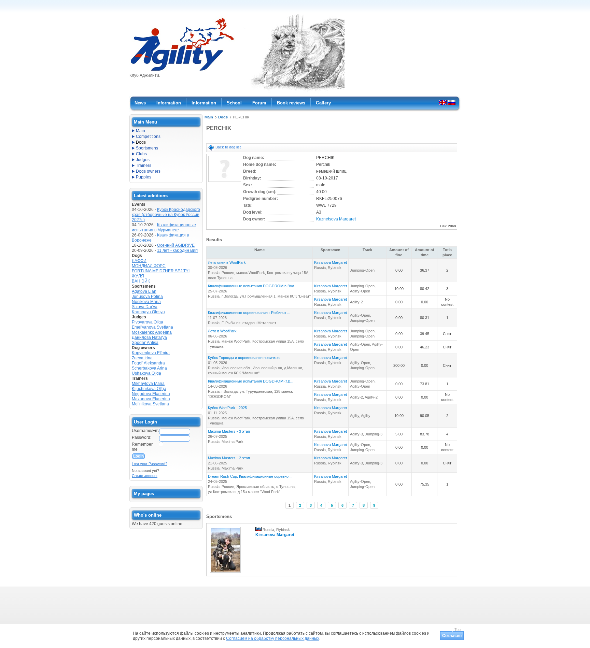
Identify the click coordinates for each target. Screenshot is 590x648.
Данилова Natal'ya (149, 337)
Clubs (141, 154)
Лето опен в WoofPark (227, 262)
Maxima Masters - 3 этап (229, 431)
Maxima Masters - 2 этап (229, 458)
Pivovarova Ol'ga (147, 322)
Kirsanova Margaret (330, 262)
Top (457, 630)
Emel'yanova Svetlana (152, 327)
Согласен (452, 635)
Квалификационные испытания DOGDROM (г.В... (250, 381)
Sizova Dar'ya (144, 306)
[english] (443, 102)
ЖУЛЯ (138, 276)
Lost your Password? (149, 464)
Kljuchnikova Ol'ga (149, 388)
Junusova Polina (147, 296)
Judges (143, 159)
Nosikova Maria (146, 301)
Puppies (143, 177)
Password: (141, 437)
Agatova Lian (144, 291)
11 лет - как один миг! (177, 250)
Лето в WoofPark (222, 331)
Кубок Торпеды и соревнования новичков (244, 358)
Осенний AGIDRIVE (176, 245)
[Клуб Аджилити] (182, 71)
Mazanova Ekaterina (151, 399)
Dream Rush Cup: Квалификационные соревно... (250, 476)
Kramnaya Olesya (148, 311)
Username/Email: (145, 430)
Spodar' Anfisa (145, 342)
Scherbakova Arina (149, 368)
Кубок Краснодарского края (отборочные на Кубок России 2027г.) (166, 214)
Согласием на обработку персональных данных (272, 638)
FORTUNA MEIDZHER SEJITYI (160, 271)
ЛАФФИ (139, 260)
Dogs (223, 117)
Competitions (148, 136)
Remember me (142, 447)
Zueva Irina (142, 358)
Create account (144, 476)
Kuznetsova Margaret (336, 219)
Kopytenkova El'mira (151, 352)
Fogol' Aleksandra (148, 363)
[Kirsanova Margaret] (225, 573)
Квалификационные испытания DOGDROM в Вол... (252, 286)
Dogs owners (148, 171)
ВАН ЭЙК (141, 281)
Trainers (143, 165)
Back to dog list (228, 147)
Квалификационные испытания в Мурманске (164, 227)
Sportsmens (147, 148)
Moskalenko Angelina (152, 332)
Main (209, 117)
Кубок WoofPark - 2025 (227, 408)
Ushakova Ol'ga (146, 373)
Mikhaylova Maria (148, 383)
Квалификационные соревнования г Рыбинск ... (249, 313)
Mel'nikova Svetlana (150, 404)
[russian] (451, 102)
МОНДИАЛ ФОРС (149, 265)
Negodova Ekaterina (151, 393)
